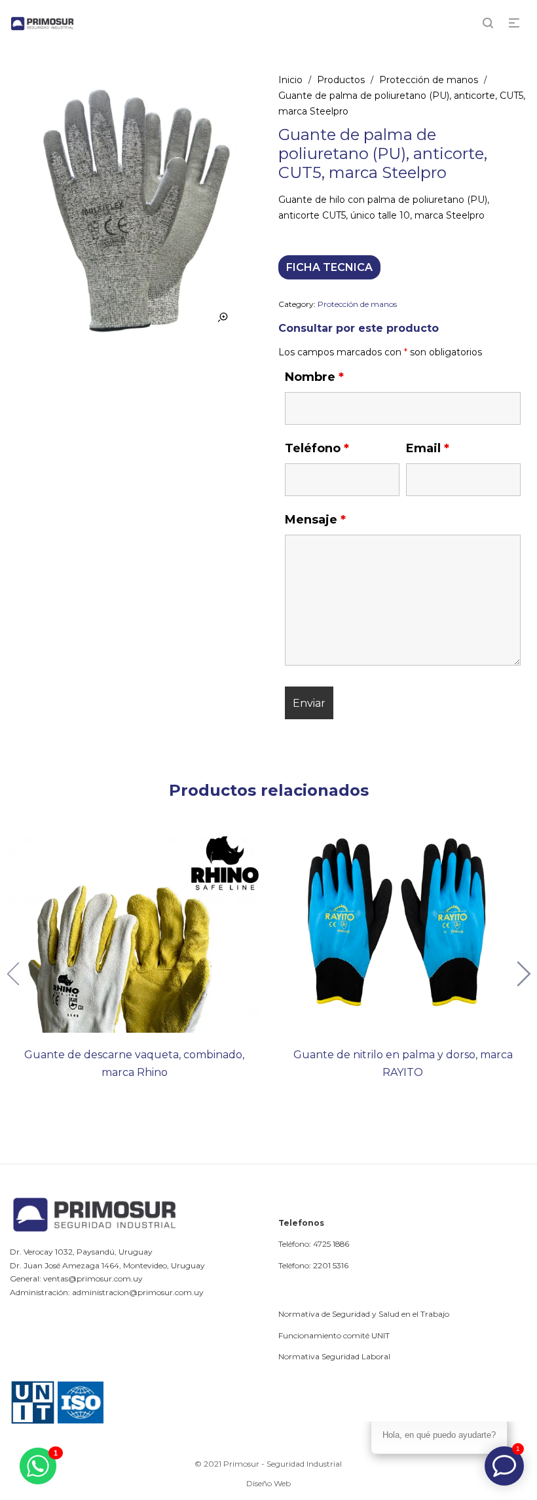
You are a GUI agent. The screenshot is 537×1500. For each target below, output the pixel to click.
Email (427, 448)
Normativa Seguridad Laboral (334, 1356)
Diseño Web (268, 1483)
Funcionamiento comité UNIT (334, 1335)
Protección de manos (428, 80)
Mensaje (315, 519)
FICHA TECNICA (329, 267)
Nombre (314, 377)
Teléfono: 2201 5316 (313, 1265)
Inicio (290, 80)
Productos (341, 80)
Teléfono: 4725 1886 (313, 1244)
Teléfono (317, 448)
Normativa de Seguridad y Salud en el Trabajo (363, 1314)
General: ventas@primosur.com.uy (76, 1278)
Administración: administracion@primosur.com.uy (107, 1292)
